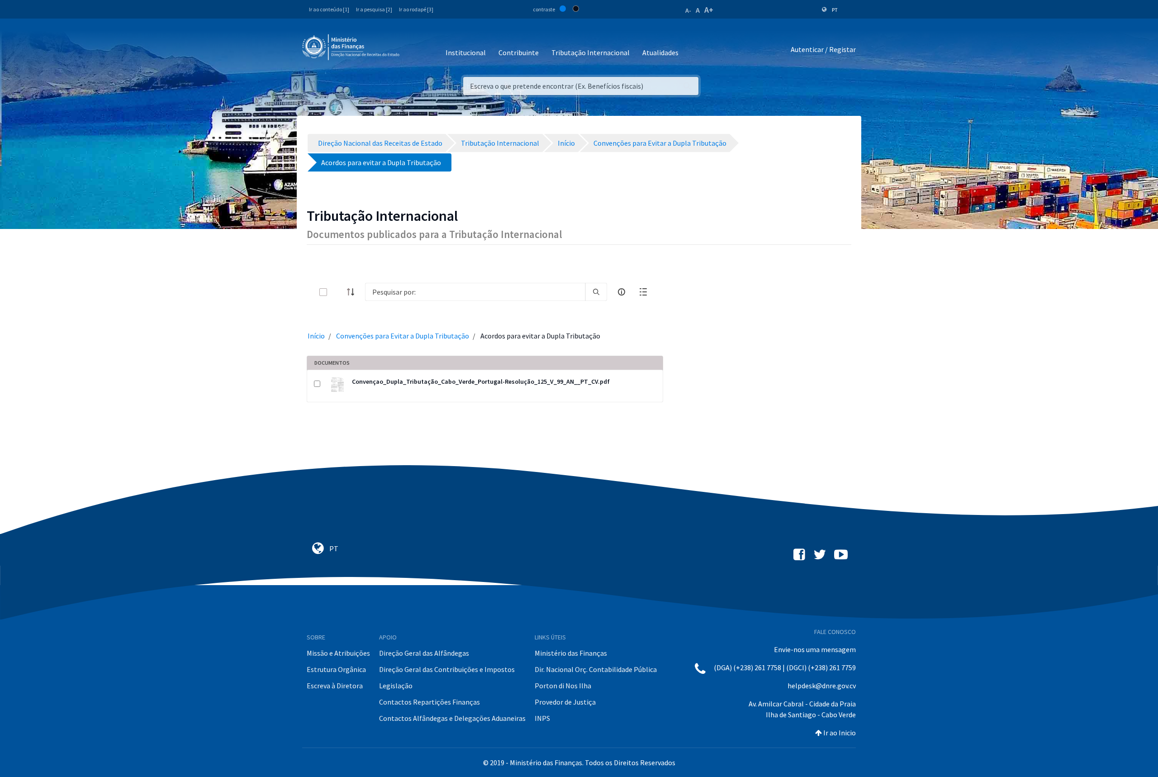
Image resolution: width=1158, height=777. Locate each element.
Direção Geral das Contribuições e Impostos (447, 669)
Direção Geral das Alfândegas (424, 653)
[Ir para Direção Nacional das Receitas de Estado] (352, 47)
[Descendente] (353, 292)
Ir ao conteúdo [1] (329, 9)
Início (316, 335)
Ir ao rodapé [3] (416, 9)
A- (688, 10)
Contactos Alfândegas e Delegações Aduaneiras (452, 718)
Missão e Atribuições (338, 653)
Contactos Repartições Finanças (429, 701)
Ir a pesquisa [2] (374, 9)
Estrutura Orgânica (336, 669)
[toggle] (338, 292)
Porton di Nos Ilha (563, 685)
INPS (542, 718)
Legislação (396, 685)
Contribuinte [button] (518, 52)
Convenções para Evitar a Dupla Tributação (402, 335)
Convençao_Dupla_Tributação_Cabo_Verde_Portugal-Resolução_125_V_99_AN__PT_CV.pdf (481, 381)
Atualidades (660, 52)
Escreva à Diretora (335, 685)
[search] (596, 292)
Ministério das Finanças (571, 653)
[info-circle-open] (621, 292)
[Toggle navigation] (414, 50)
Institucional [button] (466, 52)
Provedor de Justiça (565, 701)
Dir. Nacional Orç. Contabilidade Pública (596, 669)
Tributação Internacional (590, 52)
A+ (708, 10)
